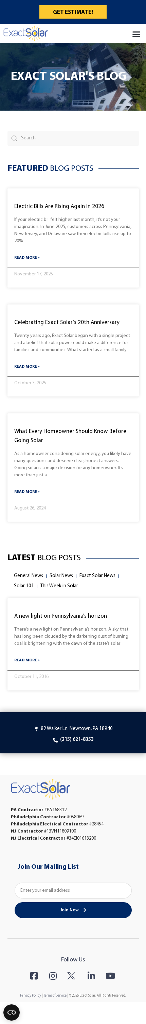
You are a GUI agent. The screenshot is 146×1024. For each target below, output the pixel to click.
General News (28, 575)
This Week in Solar (59, 586)
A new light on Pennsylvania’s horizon (60, 616)
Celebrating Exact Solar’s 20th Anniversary (67, 322)
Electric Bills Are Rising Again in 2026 (60, 206)
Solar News (61, 575)
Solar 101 (24, 586)
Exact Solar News (97, 575)
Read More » (27, 258)
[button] (136, 34)
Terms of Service (55, 996)
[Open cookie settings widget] (11, 1012)
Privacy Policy (30, 996)
